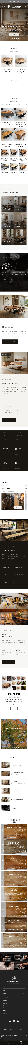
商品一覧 (5, 987)
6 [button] (18, 38)
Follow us (14, 708)
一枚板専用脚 (5, 997)
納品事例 (5, 1000)
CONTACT (5, 1007)
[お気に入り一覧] (5, 6)
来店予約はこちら (8, 661)
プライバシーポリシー (19, 1029)
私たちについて (8, 285)
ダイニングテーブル (6, 105)
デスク (18, 105)
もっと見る (14, 80)
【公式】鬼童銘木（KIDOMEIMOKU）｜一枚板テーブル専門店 (14, 1036)
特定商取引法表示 (7, 1031)
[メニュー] (25, 6)
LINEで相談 (7, 1043)
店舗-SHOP (5, 1010)
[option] (14, 1)
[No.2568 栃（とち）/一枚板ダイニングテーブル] (7, 61)
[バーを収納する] (1, 1038)
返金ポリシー (16, 1031)
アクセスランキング (14, 98)
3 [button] (12, 38)
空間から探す (5, 993)
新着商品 (14, 48)
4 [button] (14, 38)
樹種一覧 (5, 990)
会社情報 (5, 1013)
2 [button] (10, 38)
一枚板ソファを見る (9, 420)
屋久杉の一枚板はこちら (10, 341)
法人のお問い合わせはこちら (11, 582)
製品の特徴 (5, 1003)
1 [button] (8, 38)
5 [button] (16, 38)
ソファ (13, 105)
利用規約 (11, 1029)
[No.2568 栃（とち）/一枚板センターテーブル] (21, 61)
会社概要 (6, 1029)
